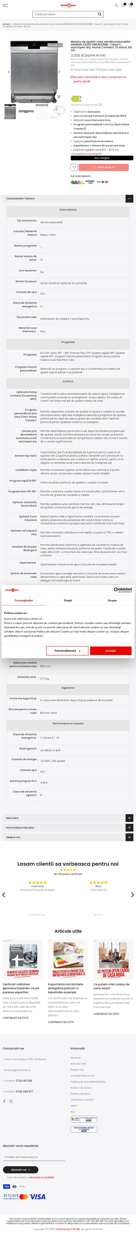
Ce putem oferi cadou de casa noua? (111, 986)
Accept (111, 650)
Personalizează (65, 650)
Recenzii (76, 1058)
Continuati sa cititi (16, 1018)
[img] (68, 870)
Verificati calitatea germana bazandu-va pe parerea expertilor (21, 988)
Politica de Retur (81, 1093)
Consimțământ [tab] (24, 600)
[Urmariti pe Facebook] (4, 1101)
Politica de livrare (81, 1088)
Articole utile (78, 1063)
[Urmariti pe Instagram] (11, 1101)
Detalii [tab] (68, 600)
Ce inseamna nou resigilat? (87, 153)
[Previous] (8, 71)
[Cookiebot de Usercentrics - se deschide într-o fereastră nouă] (116, 590)
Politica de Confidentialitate (88, 1082)
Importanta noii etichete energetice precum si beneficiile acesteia (65, 988)
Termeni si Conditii (82, 1100)
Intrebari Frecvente (82, 1076)
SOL (73, 1112)
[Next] (59, 71)
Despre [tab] (112, 600)
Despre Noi (77, 1069)
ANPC (74, 1106)
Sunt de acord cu (30, 1177)
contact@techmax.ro (17, 1070)
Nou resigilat (102, 158)
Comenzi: (18, 1081)
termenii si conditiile (41, 1177)
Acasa (6, 24)
